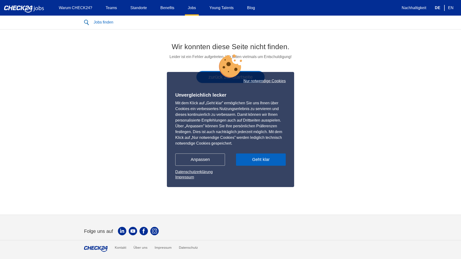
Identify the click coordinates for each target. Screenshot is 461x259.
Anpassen (200, 159)
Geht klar (261, 159)
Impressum (184, 177)
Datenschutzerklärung (194, 172)
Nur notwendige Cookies (264, 81)
